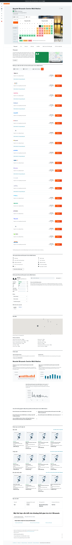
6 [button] (27, 28)
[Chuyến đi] (1, 18)
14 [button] (29, 30)
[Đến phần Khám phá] (1, 14)
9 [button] (34, 28)
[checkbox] (18, 308)
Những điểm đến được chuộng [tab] (30, 516)
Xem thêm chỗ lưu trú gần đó (58, 429)
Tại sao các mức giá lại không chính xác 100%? (22, 537)
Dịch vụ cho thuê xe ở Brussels (34, 522)
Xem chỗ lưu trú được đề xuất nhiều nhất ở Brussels (54, 472)
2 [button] (34, 26)
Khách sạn (19, 542)
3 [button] (20, 28)
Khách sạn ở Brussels (49, 522)
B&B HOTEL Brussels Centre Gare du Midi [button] (31, 443)
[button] (71, 1)
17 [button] (20, 33)
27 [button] (27, 35)
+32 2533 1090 (15, 13)
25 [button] (22, 35)
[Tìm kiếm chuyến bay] (1, 7)
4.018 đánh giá (19, 11)
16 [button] (34, 30)
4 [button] (22, 28)
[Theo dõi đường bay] (1, 16)
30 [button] (34, 35)
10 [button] (20, 30)
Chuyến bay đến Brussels (19, 522)
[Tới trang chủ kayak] (7, 3)
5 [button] (49, 26)
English (44, 1)
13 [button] (27, 30)
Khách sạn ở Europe (24, 542)
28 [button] (29, 35)
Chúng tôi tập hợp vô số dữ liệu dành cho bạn (21, 535)
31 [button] (20, 37)
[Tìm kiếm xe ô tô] (1, 11)
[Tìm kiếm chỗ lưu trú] (1, 9)
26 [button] (49, 33)
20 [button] (27, 33)
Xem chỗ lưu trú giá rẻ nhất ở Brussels (56, 451)
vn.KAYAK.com (15, 542)
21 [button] (29, 33)
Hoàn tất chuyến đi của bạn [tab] (18, 516)
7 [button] (29, 28)
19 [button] (49, 30)
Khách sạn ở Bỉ (30, 542)
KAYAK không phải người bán (19, 534)
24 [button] (20, 35)
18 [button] (22, 33)
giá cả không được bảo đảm (30, 531)
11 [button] (22, 30)
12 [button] (49, 28)
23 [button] (34, 33)
